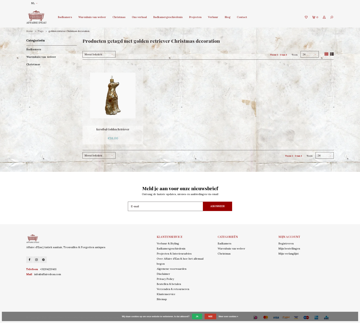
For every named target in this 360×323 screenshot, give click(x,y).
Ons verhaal (139, 17)
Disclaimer (163, 274)
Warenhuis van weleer (92, 17)
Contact (242, 17)
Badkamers (65, 17)
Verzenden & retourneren (173, 289)
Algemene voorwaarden (171, 268)
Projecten (195, 17)
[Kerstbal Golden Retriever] (113, 95)
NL (33, 3)
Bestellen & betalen (169, 284)
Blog (227, 17)
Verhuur (213, 17)
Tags (41, 31)
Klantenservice (166, 294)
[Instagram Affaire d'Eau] (36, 259)
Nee (210, 316)
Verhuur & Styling (168, 243)
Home (29, 31)
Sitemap (162, 299)
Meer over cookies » (228, 316)
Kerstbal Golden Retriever (112, 129)
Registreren (286, 243)
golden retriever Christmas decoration (69, 31)
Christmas (118, 17)
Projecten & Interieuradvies (174, 253)
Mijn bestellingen (289, 248)
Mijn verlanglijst (288, 253)
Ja (197, 316)
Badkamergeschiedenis (168, 17)
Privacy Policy (165, 279)
